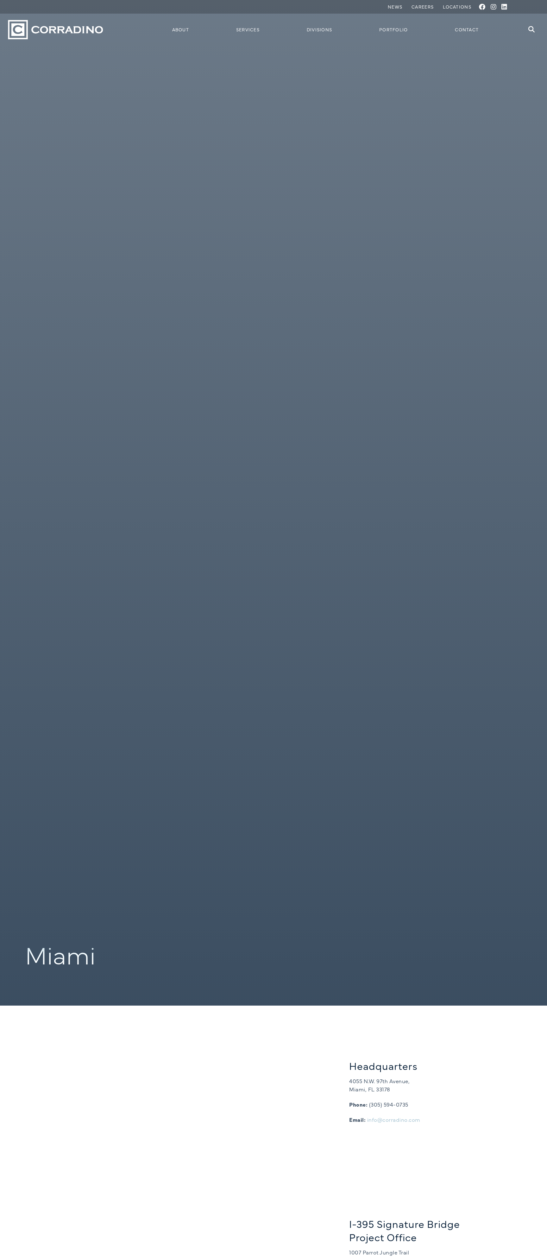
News (395, 6)
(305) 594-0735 (388, 1104)
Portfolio (393, 29)
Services (248, 29)
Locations (457, 6)
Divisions (319, 29)
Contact (467, 29)
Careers (423, 6)
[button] (531, 29)
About (180, 29)
